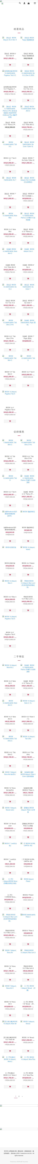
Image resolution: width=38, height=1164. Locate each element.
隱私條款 (13, 1153)
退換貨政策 (27, 1151)
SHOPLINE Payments (22, 1161)
